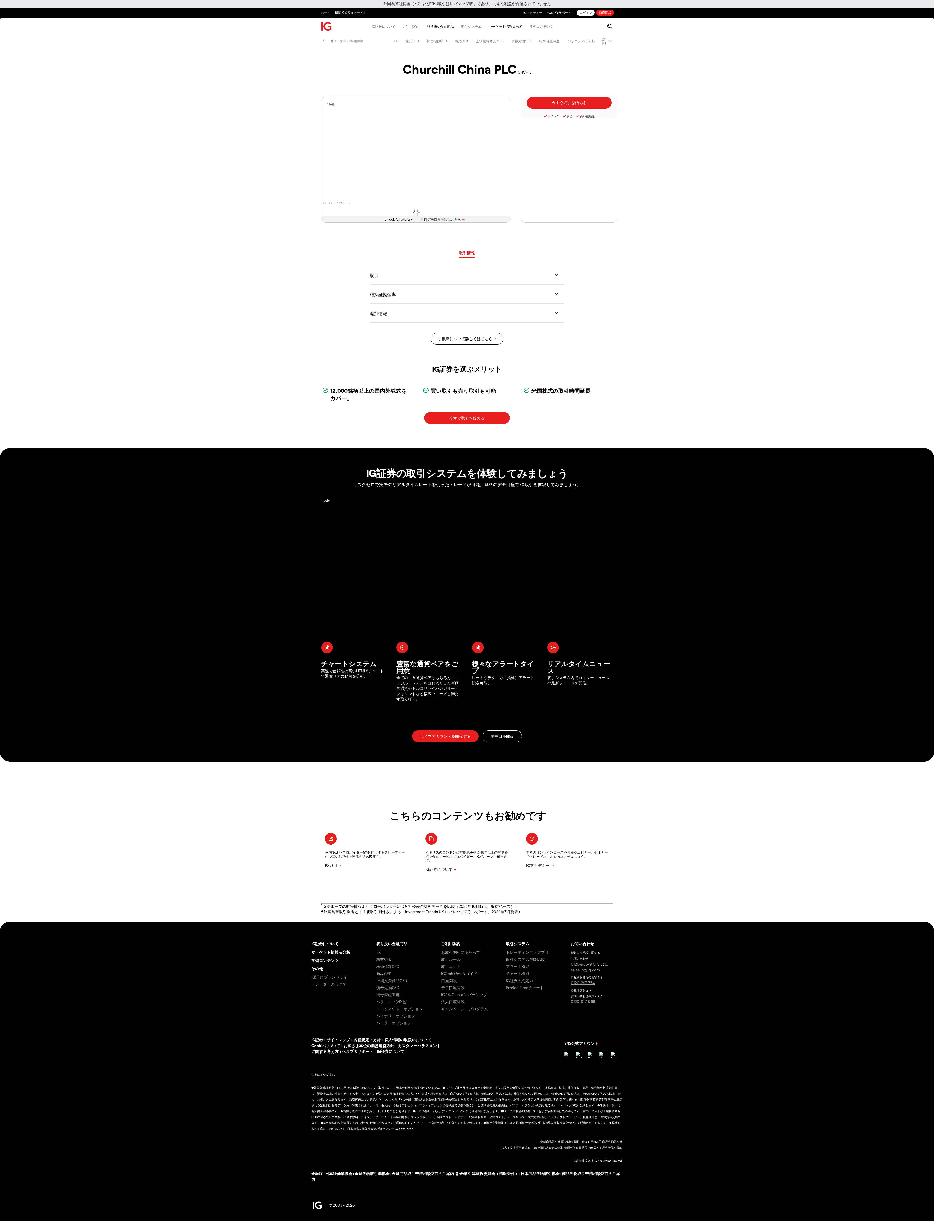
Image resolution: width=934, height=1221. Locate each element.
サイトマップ (338, 1039)
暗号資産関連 (549, 41)
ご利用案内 (411, 26)
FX (396, 41)
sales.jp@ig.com (585, 969)
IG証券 (317, 1039)
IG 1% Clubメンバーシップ (464, 994)
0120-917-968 (583, 1001)
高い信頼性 (587, 116)
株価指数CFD (437, 41)
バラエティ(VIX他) (581, 41)
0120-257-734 (583, 982)
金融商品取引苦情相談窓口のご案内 (423, 1173)
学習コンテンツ (542, 26)
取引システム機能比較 (525, 959)
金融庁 (317, 1173)
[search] (609, 26)
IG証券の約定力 (519, 980)
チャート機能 (517, 973)
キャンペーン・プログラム (464, 1008)
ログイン (585, 12)
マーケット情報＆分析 (506, 26)
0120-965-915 (583, 964)
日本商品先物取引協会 (540, 1173)
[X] (590, 1055)
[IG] (326, 26)
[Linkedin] (614, 1055)
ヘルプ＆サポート (357, 1051)
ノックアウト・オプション (399, 1008)
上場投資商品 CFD (489, 41)
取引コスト (451, 966)
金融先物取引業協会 (372, 1173)
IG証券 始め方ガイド (459, 973)
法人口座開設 (453, 1001)
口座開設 (605, 12)
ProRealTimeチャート (525, 987)
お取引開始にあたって (460, 952)
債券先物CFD (521, 41)
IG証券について (383, 26)
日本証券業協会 (338, 1173)
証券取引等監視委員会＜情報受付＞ (487, 1173)
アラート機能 (517, 966)
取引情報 (467, 252)
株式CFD (412, 41)
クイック (553, 116)
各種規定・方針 (367, 1039)
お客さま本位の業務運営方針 (369, 1045)
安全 (570, 116)
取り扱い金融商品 (440, 26)
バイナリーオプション (395, 1015)
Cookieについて (325, 1045)
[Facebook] (567, 1055)
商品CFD (461, 41)
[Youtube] (602, 1055)
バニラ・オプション (393, 1023)
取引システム (471, 26)
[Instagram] (579, 1055)
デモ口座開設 (453, 987)
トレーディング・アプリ (527, 952)
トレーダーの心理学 (328, 984)
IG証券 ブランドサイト (331, 977)
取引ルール (451, 959)
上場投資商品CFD (391, 980)
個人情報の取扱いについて (408, 1039)
